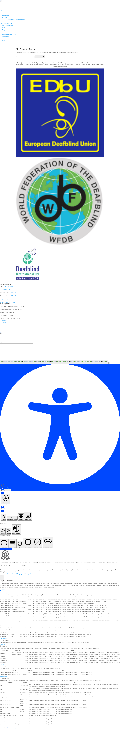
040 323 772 (13, 293)
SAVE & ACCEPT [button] (4, 726)
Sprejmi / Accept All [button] (26, 574)
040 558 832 (6, 289)
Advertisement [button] (4, 676)
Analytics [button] (2, 644)
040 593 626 (13, 296)
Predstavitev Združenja (7, 25)
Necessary (5, 591)
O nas (3, 27)
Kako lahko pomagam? (7, 23)
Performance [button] (3, 638)
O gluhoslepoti (6, 13)
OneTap (7, 488)
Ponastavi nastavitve (6, 549)
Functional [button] (2, 624)
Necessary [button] (3, 589)
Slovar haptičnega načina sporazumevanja (13, 19)
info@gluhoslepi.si (4, 299)
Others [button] (2, 664)
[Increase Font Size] (2, 489)
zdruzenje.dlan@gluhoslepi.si (7, 302)
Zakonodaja (5, 15)
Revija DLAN (5, 32)
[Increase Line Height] (2, 507)
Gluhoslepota (4, 11)
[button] (109, 363)
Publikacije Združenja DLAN (9, 34)
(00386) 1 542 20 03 (7, 286)
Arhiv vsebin (5, 36)
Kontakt (3, 40)
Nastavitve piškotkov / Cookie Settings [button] (10, 574)
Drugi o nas (5, 30)
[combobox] (54, 362)
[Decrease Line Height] (2, 511)
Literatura (4, 17)
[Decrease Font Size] (2, 493)
